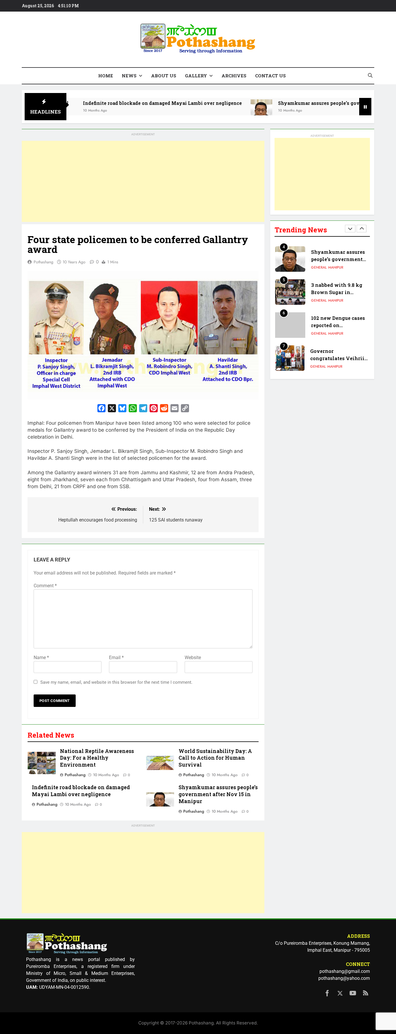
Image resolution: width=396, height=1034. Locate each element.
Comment (45, 585)
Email (116, 657)
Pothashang (43, 262)
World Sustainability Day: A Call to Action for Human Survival (215, 758)
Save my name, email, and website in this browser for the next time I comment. (116, 682)
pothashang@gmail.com (344, 971)
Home (105, 76)
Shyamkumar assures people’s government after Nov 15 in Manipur (218, 794)
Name (41, 657)
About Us (163, 76)
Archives (233, 76)
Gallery (196, 76)
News (129, 76)
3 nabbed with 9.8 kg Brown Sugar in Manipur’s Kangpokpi (338, 292)
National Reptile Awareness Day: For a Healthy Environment (97, 758)
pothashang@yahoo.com (344, 978)
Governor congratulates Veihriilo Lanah (339, 358)
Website (193, 657)
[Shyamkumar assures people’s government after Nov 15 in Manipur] (228, 110)
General (319, 267)
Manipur (335, 267)
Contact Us (270, 76)
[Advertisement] (143, 181)
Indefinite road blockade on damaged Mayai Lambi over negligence (128, 103)
